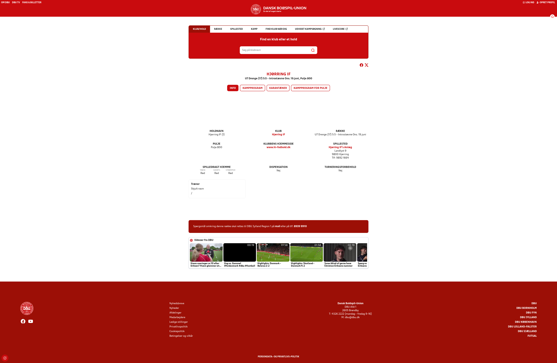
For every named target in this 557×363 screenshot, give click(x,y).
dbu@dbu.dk (352, 317)
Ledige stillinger (178, 322)
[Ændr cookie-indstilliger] (4, 358)
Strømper (230, 170)
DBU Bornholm (526, 308)
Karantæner (278, 88)
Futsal (532, 336)
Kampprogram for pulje (310, 88)
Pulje (216, 144)
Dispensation (278, 167)
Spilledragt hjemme (217, 167)
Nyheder (174, 308)
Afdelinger (175, 313)
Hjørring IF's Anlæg (340, 147)
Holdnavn (217, 131)
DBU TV (16, 3)
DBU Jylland (528, 317)
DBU (534, 303)
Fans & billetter (31, 3)
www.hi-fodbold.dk (278, 147)
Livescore (338, 29)
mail (277, 226)
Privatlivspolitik (178, 327)
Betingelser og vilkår (181, 336)
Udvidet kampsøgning (308, 29)
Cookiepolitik (177, 331)
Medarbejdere (177, 317)
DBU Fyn (531, 313)
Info (233, 88)
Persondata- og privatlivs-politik (278, 357)
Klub (278, 131)
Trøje (203, 170)
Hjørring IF (278, 134)
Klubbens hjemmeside (278, 144)
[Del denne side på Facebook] (361, 65)
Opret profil (547, 3)
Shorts (216, 170)
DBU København (526, 322)
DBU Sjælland (527, 331)
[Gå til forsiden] (278, 9)
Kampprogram (253, 88)
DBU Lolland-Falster (522, 327)
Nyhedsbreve (176, 303)
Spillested (340, 144)
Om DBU (5, 3)
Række (340, 131)
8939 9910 (300, 226)
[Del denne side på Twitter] (366, 65)
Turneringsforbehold (340, 167)
